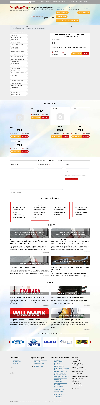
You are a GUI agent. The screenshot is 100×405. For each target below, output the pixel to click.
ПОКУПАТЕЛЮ (79, 2)
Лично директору (84, 12)
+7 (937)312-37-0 (35, 9)
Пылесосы (14, 75)
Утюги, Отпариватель (17, 90)
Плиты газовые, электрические (15, 69)
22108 (19, 142)
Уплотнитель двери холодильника (23, 267)
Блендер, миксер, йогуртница (16, 38)
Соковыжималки (16, 78)
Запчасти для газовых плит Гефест (60, 27)
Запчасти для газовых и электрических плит (38, 27)
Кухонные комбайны (17, 56)
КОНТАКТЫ (86, 2)
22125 (60, 127)
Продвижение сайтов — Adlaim (44, 401)
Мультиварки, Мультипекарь (15, 62)
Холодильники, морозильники (15, 93)
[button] (13, 2)
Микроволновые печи (17, 59)
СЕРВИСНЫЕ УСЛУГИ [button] (45, 2)
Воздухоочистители (17, 44)
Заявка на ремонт (62, 12)
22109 (80, 127)
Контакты (15, 363)
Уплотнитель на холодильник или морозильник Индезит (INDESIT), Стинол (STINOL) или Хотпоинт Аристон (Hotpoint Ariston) (29, 241)
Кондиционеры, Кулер (17, 51)
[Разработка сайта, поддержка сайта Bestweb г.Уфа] (12, 373)
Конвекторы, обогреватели (15, 48)
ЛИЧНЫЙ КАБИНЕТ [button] (69, 2)
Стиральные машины (17, 80)
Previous (9, 342)
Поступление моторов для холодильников (67, 297)
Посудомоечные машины (18, 73)
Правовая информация (58, 401)
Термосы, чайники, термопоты (16, 86)
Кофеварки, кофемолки (18, 54)
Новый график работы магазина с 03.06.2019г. (27, 297)
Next (90, 342)
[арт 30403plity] (80, 107)
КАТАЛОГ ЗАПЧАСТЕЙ (58, 2)
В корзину (85, 53)
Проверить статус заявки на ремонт (67, 20)
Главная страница (15, 27)
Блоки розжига (75, 27)
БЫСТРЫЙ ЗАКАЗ (76, 53)
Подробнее (46, 252)
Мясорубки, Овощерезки (18, 66)
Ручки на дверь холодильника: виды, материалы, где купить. (70, 268)
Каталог (24, 27)
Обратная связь (61, 16)
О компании (16, 360)
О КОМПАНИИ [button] (35, 2)
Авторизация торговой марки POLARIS (66, 320)
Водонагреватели (16, 42)
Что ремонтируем (38, 366)
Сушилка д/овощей (17, 83)
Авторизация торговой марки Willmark (25, 320)
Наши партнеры (17, 361)
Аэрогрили (14, 35)
